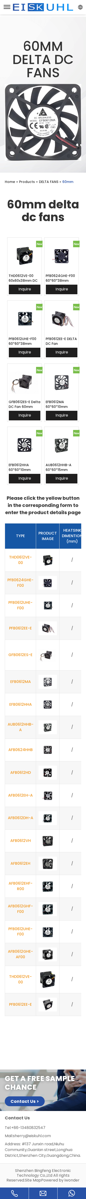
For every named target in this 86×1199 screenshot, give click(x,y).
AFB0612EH (20, 863)
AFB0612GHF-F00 (20, 908)
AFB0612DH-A (20, 818)
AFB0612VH (20, 840)
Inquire (24, 289)
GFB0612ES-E (20, 655)
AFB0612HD (20, 772)
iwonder (72, 1180)
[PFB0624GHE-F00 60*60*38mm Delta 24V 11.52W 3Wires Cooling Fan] (61, 255)
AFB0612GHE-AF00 (20, 954)
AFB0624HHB (20, 749)
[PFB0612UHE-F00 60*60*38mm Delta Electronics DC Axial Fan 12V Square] (24, 318)
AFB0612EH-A (20, 795)
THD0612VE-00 (20, 559)
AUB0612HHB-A (20, 727)
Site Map (33, 1180)
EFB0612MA (20, 681)
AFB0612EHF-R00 (20, 886)
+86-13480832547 (28, 1127)
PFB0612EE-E (20, 628)
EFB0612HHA (20, 704)
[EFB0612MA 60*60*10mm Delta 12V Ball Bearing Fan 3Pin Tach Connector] (61, 382)
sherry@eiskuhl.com (32, 1136)
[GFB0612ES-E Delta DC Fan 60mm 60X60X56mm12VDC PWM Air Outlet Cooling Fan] (24, 382)
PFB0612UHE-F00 (20, 605)
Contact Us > (25, 1101)
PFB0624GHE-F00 (20, 582)
